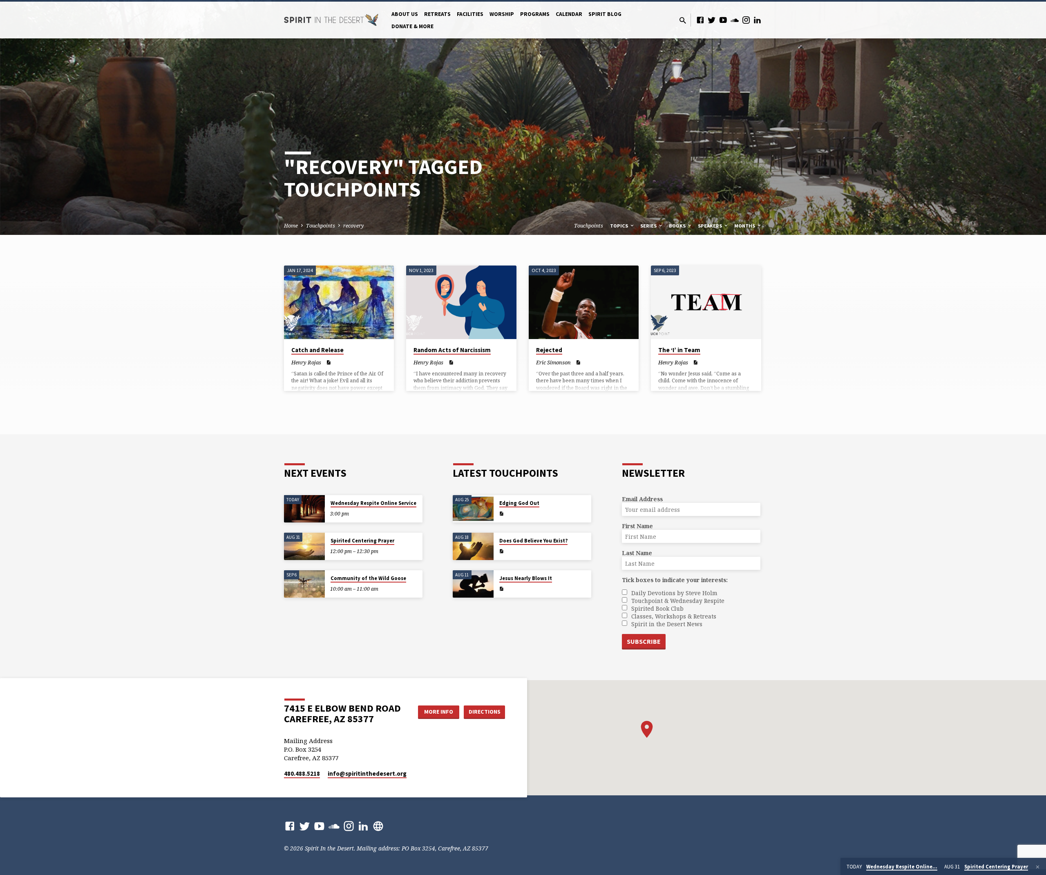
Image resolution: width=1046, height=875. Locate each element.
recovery (353, 225)
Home (291, 225)
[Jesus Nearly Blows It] (473, 584)
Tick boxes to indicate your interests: (675, 580)
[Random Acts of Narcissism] (461, 302)
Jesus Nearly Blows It (525, 578)
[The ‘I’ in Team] (706, 302)
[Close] (1037, 867)
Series (649, 226)
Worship (501, 14)
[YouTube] (723, 20)
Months (745, 226)
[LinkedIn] (757, 20)
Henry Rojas (306, 362)
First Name (637, 526)
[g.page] (378, 826)
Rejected (549, 350)
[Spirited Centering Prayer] (304, 546)
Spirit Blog (604, 14)
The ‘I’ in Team (679, 350)
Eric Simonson (553, 362)
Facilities (470, 14)
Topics (619, 226)
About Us (404, 14)
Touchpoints (320, 225)
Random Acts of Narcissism (452, 350)
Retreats (437, 14)
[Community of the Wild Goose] (304, 584)
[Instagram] (746, 20)
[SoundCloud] (734, 20)
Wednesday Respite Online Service (373, 503)
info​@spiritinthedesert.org (367, 773)
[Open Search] (682, 20)
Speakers (710, 226)
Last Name (637, 553)
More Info (438, 711)
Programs (535, 14)
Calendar (569, 14)
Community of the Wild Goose (368, 578)
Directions (485, 711)
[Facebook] (700, 20)
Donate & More (412, 26)
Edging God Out (519, 503)
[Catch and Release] (339, 302)
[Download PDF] (328, 362)
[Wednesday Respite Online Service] (304, 508)
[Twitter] (711, 20)
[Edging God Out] (473, 508)
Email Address (642, 499)
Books (678, 226)
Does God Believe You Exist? (533, 540)
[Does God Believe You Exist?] (473, 546)
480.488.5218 (302, 773)
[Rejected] (584, 302)
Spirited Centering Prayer (362, 540)
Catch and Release (317, 350)
